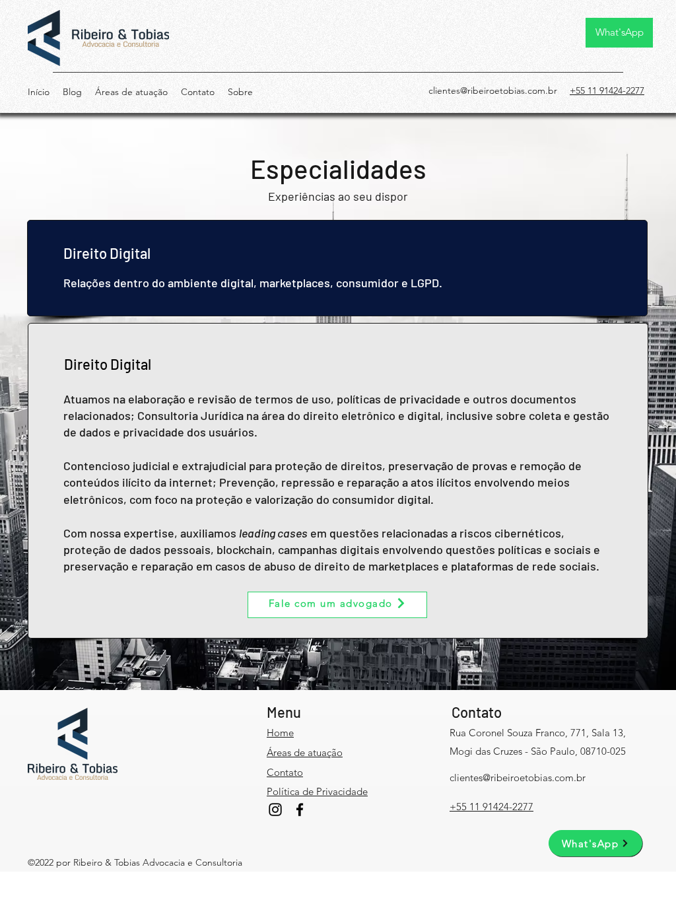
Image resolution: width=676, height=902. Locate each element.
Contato (477, 711)
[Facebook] (299, 809)
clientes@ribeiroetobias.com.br (492, 90)
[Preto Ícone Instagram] (275, 809)
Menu (284, 711)
